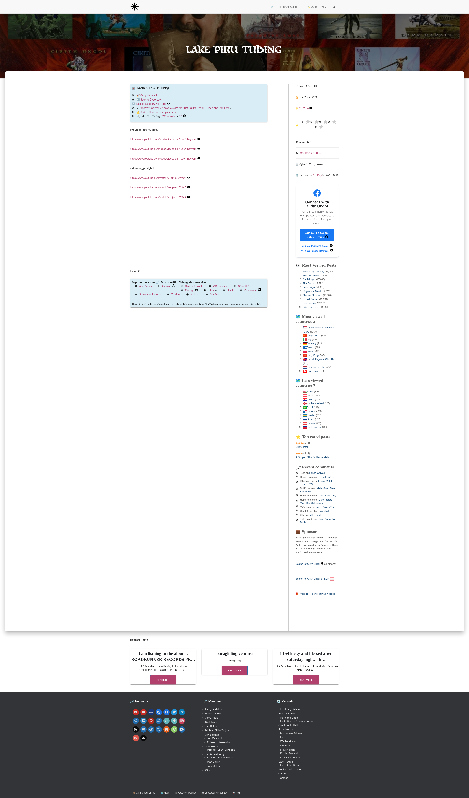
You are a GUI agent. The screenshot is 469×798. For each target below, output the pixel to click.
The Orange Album (289, 709)
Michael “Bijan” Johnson (221, 749)
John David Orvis (325, 507)
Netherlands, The (316, 367)
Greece (310, 347)
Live (282, 737)
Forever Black (286, 749)
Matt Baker (213, 761)
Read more (163, 679)
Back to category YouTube (151, 103)
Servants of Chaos (291, 732)
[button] (300, 6)
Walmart (195, 294)
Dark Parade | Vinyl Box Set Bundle (316, 501)
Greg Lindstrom (311, 307)
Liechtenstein (314, 427)
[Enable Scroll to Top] (461, 790)
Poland (310, 351)
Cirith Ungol (309, 279)
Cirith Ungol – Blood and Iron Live (209, 108)
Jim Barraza (309, 303)
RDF (325, 153)
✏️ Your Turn (315, 6)
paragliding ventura (234, 653)
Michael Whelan (311, 275)
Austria (310, 395)
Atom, (319, 153)
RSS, (301, 153)
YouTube (304, 108)
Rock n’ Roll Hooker (289, 769)
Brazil (310, 407)
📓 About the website (185, 793)
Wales (310, 391)
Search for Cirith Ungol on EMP (313, 578)
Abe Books (145, 286)
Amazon (166, 286)
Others (209, 770)
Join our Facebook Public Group (317, 235)
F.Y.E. (231, 290)
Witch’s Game (288, 741)
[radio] (305, 122)
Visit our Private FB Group (315, 250)
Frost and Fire (286, 713)
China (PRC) (313, 335)
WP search (168, 116)
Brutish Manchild (290, 753)
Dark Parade (285, 761)
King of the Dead (312, 291)
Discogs (189, 290)
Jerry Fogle (309, 287)
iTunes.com (250, 290)
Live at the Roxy (327, 495)
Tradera (176, 294)
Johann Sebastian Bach (317, 520)
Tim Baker (308, 283)
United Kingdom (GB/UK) (320, 359)
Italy (309, 339)
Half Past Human (290, 757)
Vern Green (212, 746)
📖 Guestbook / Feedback (214, 793)
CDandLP (243, 286)
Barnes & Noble (194, 286)
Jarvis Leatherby (214, 754)
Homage (283, 777)
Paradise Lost (286, 729)
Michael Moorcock (312, 295)
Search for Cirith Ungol (308, 563)
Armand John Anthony (220, 757)
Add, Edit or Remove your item (158, 112)
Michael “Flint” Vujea (217, 730)
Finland (310, 419)
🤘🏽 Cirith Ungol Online (144, 793)
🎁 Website (302, 593)
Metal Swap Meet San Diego (317, 489)
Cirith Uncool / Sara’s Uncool (296, 721)
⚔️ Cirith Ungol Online (284, 6)
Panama (311, 411)
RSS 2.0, (310, 153)
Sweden (311, 415)
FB (180, 116)
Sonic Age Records (150, 294)
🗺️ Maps (165, 793)
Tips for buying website (322, 593)
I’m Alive (285, 745)
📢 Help (236, 793)
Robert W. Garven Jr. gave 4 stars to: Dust (163, 108)
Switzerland (313, 371)
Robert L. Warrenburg (219, 742)
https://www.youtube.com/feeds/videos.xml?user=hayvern (163, 139)
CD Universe (220, 286)
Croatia (310, 399)
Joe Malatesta (215, 738)
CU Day (317, 175)
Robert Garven (310, 299)
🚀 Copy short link (147, 95)
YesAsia (214, 294)
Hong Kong (313, 355)
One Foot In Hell (288, 725)
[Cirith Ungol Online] (134, 6)
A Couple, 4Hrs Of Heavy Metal (313, 457)
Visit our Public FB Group (315, 246)
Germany (311, 343)
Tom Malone (214, 765)
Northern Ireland (315, 403)
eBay (211, 290)
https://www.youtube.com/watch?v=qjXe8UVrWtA (158, 178)
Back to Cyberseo (150, 99)
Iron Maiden (325, 511)
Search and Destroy (313, 271)
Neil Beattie (211, 721)
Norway (311, 423)
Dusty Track (302, 446)
